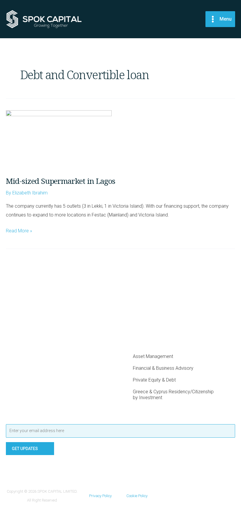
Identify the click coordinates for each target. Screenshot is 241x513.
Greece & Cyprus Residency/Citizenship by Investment (173, 394)
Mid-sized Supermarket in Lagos (60, 181)
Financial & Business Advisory (163, 368)
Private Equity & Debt (154, 380)
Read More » (19, 230)
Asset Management (153, 356)
